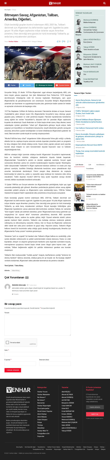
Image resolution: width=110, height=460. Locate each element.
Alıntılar (78, 447)
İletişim (103, 449)
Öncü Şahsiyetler (43, 408)
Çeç (84, 74)
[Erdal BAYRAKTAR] (79, 81)
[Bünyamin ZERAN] (79, 56)
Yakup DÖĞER (88, 47)
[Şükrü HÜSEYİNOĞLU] (79, 41)
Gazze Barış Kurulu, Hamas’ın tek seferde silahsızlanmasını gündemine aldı (90, 102)
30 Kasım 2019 (26, 41)
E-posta (8, 360)
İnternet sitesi (44, 360)
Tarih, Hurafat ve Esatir (91, 49)
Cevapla (16, 294)
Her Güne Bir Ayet (30, 447)
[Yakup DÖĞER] (79, 49)
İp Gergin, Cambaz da (90, 67)
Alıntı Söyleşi (42, 414)
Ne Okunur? (41, 397)
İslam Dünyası (42, 419)
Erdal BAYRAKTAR (90, 79)
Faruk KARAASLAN (91, 72)
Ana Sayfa (8, 10)
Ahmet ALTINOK (67, 394)
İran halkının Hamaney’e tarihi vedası (90, 128)
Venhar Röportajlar (44, 406)
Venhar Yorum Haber (53, 447)
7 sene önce (32, 285)
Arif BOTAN (66, 400)
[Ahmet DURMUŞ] (79, 29)
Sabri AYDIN (66, 425)
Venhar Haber (13, 41)
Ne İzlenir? (41, 400)
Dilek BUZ (65, 408)
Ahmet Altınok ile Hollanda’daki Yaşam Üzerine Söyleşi (93, 206)
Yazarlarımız (41, 447)
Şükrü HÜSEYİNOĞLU (91, 40)
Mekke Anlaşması (89, 22)
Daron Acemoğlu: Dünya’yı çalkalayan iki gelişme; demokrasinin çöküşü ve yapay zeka (90, 136)
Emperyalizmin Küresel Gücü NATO (89, 145)
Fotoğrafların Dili (43, 433)
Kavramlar (41, 403)
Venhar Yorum (42, 392)
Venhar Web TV (42, 431)
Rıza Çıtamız (87, 42)
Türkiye (40, 425)
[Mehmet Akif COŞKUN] (79, 66)
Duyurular (40, 436)
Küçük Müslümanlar (68, 447)
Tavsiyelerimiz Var (38, 449)
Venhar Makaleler (43, 394)
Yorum (7, 313)
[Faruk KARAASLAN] (79, 74)
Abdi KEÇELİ (66, 392)
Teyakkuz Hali (88, 82)
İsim (7, 350)
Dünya (14, 10)
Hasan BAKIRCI (67, 417)
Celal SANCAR (67, 406)
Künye (97, 449)
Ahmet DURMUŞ (89, 27)
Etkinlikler (41, 428)
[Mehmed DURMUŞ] (79, 22)
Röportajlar (57, 449)
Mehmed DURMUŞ (90, 20)
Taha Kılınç (15, 270)
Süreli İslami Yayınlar (44, 411)
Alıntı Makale (42, 417)
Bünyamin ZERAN (90, 54)
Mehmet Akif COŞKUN (92, 64)
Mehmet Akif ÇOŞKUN (69, 422)
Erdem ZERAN (67, 414)
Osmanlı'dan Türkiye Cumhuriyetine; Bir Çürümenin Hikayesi (90, 32)
